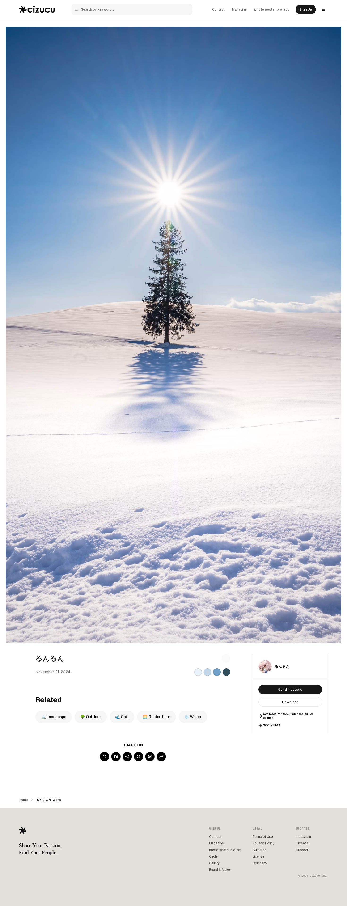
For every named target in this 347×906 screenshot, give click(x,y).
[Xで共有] (104, 756)
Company (260, 863)
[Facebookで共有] (116, 756)
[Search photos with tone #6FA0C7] (217, 672)
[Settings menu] (323, 9)
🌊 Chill (122, 716)
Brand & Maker (220, 870)
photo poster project (271, 9)
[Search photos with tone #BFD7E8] (207, 672)
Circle (213, 856)
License (258, 856)
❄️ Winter (193, 716)
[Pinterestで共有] (138, 756)
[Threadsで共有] (150, 756)
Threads (302, 843)
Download (290, 702)
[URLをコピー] (161, 756)
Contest (218, 9)
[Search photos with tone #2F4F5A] (226, 672)
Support (302, 850)
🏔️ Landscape (53, 716)
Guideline (260, 850)
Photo (23, 800)
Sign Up (305, 9)
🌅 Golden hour (156, 716)
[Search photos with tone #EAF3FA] (198, 672)
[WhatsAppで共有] (127, 756)
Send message (290, 689)
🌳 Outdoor (90, 716)
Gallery (214, 863)
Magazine (239, 9)
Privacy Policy (264, 843)
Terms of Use (263, 836)
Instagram (303, 836)
